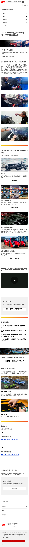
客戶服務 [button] (4, 515)
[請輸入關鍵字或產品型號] (23, 2)
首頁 (4, 13)
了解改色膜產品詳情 (7, 56)
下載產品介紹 (14, 207)
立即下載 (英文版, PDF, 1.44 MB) (9, 439)
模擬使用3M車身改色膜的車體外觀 (14, 361)
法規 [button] (3, 510)
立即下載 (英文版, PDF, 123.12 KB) (10, 454)
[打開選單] (27, 1)
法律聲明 (9, 523)
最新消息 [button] (4, 506)
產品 (4, 16)
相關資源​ (5, 22)
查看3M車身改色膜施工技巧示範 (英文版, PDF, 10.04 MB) (16, 309)
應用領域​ (5, 19)
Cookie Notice (5, 537)
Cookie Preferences (12, 524)
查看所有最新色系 (14, 258)
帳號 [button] (24, 5)
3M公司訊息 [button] (5, 501)
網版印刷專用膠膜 (6, 391)
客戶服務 (5, 25)
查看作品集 (15, 180)
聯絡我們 (14, 488)
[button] (7, 544)
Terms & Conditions (22, 523)
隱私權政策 (14, 523)
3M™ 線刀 (4, 414)
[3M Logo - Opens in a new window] (3, 2)
